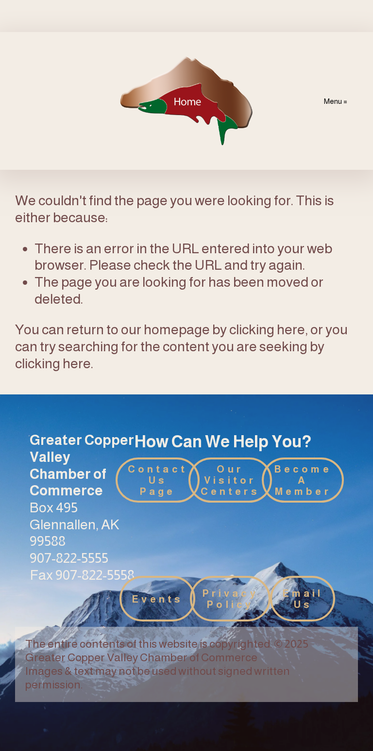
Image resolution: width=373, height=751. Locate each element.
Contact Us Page (157, 480)
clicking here (267, 329)
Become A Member (303, 480)
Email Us (302, 599)
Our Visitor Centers (230, 480)
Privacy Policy (230, 599)
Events (157, 598)
